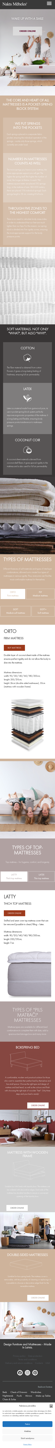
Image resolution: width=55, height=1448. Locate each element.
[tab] (12, 594)
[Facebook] (20, 1372)
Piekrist (27, 1424)
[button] (51, 1406)
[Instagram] (27, 1372)
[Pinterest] (35, 1372)
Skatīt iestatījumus (27, 1438)
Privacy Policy (27, 1444)
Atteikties (27, 1431)
